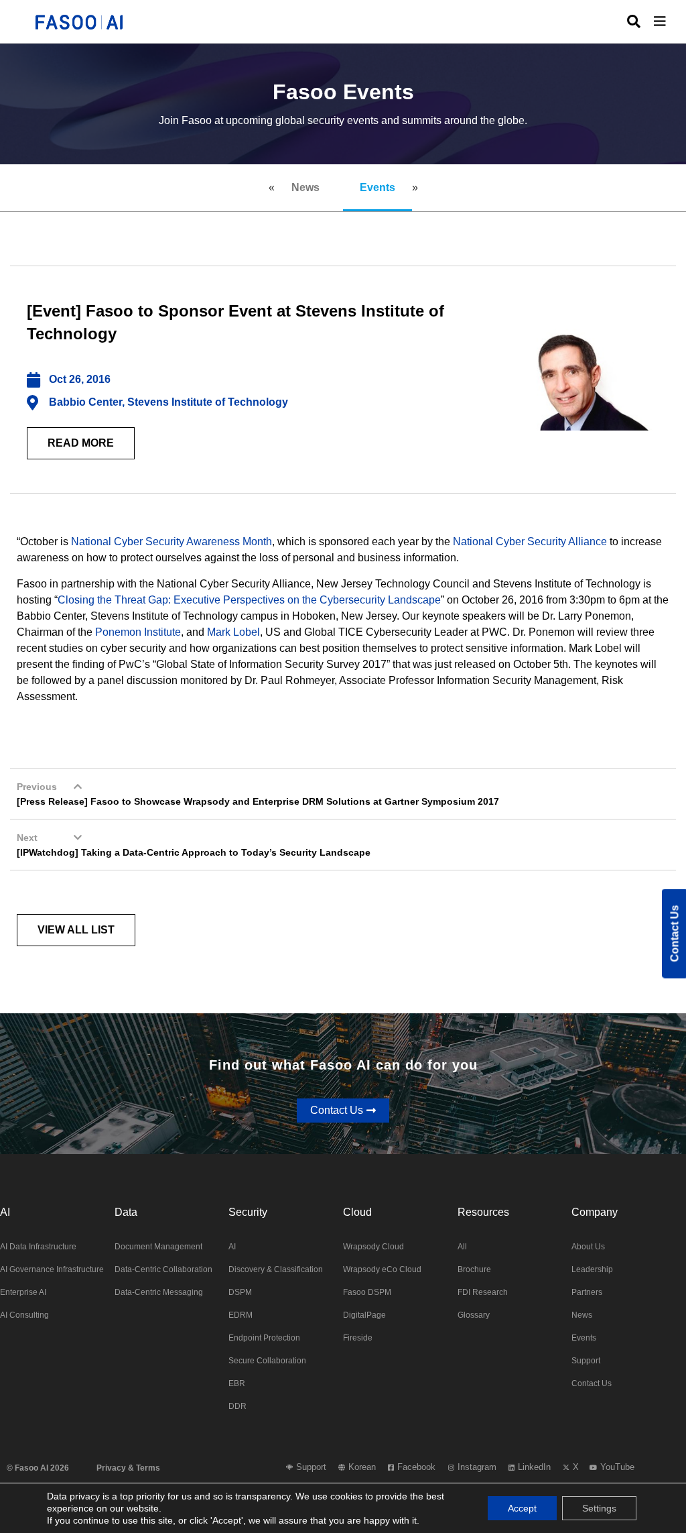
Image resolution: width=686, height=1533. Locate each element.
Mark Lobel (233, 632)
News (305, 187)
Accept (522, 1508)
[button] (670, 22)
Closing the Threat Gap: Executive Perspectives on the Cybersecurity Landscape (249, 600)
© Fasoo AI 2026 (38, 1468)
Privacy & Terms (128, 1468)
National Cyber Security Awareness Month (171, 541)
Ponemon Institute (138, 632)
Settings (599, 1508)
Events (377, 187)
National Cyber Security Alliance (530, 541)
